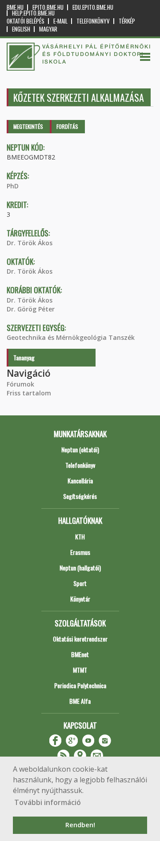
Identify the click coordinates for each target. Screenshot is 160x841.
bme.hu (15, 7)
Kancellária (80, 480)
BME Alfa (80, 700)
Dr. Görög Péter (31, 309)
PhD (13, 186)
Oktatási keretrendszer (80, 638)
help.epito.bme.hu (33, 13)
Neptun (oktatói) (80, 449)
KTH (80, 536)
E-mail (60, 21)
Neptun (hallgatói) (80, 567)
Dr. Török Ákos (29, 243)
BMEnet (80, 654)
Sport (80, 583)
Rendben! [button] (80, 825)
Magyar (48, 29)
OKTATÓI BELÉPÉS (25, 21)
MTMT (80, 669)
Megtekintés (28, 126)
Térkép (127, 21)
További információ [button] (47, 802)
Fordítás (67, 126)
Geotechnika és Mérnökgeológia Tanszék (71, 337)
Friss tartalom (29, 393)
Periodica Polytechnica (80, 685)
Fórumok (20, 384)
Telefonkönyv (93, 21)
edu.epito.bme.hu (92, 7)
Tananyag (24, 357)
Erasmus (80, 552)
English (21, 29)
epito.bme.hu (48, 7)
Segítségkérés (80, 496)
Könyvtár (80, 598)
